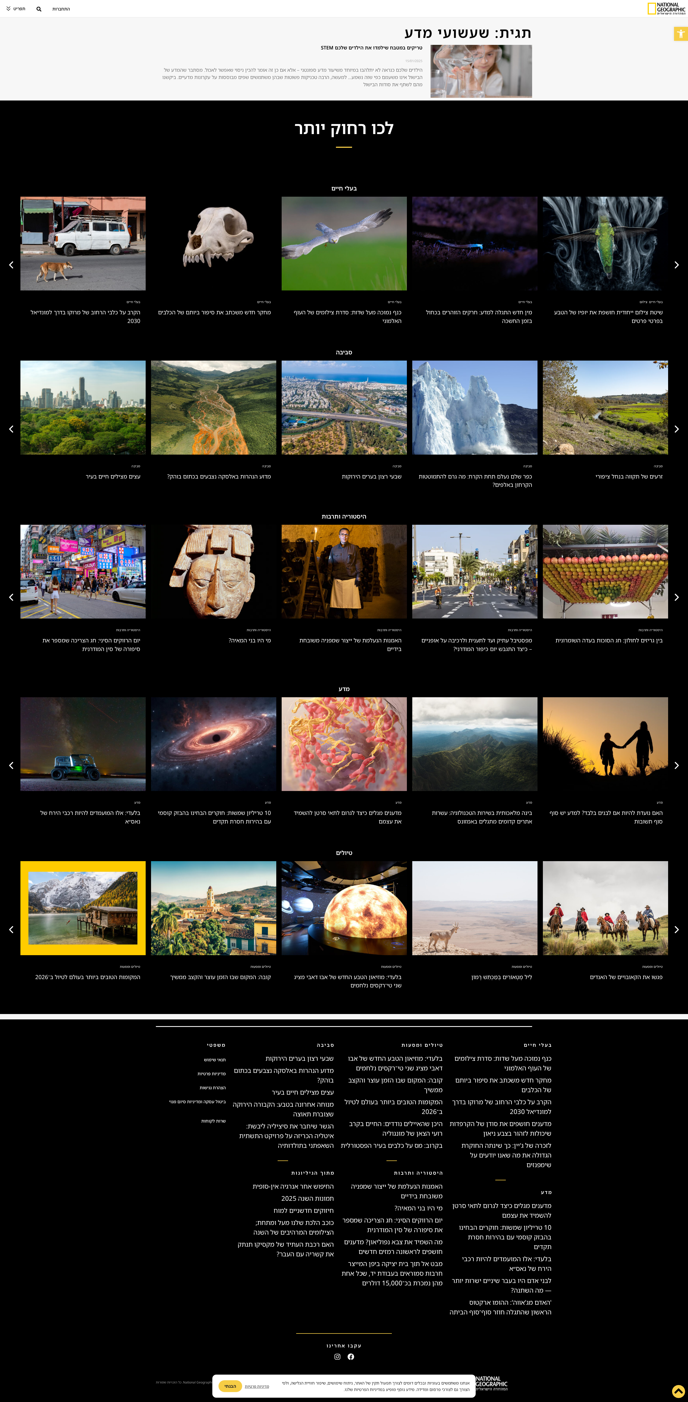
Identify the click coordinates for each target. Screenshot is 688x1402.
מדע (660, 802)
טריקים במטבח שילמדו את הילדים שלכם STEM (371, 47)
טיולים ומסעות (652, 966)
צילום (643, 302)
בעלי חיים (656, 302)
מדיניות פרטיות (212, 1074)
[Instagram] (337, 1356)
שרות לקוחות (213, 1121)
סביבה (658, 466)
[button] (681, 34)
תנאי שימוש (215, 1060)
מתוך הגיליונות (313, 1173)
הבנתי (230, 1386)
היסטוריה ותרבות (651, 630)
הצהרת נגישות (213, 1088)
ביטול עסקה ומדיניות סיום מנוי (197, 1102)
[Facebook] (350, 1356)
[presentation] (12, 263)
